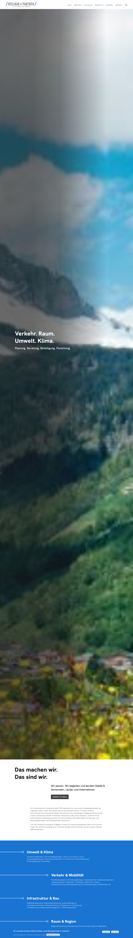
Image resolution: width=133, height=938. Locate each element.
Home (69, 5)
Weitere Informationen (53, 935)
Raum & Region (63, 921)
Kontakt (118, 5)
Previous (2, 472)
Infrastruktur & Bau (43, 898)
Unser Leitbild (59, 797)
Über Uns (77, 5)
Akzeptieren (106, 932)
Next (130, 472)
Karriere (109, 5)
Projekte (98, 5)
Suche (125, 5)
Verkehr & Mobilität (67, 875)
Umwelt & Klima (40, 852)
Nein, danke (115, 932)
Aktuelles (88, 5)
